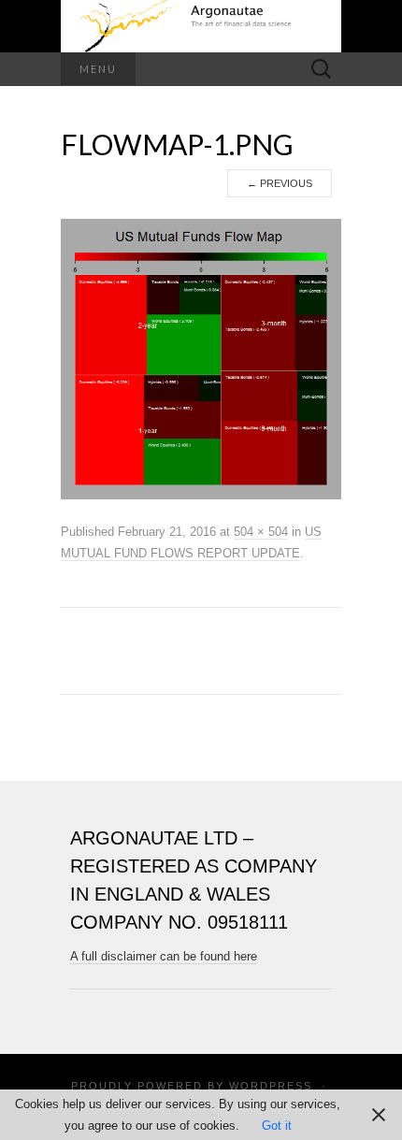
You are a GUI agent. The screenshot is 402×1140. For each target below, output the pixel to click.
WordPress (270, 1085)
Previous (279, 183)
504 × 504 (261, 532)
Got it (277, 1125)
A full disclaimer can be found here (163, 956)
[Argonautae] (201, 26)
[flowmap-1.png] (201, 359)
